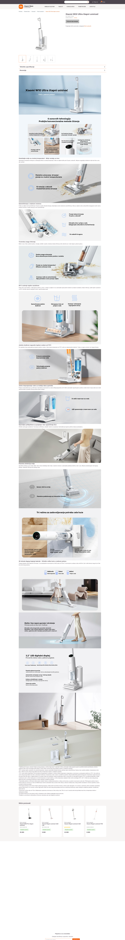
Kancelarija (70, 6)
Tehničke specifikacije (27, 67)
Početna (20, 11)
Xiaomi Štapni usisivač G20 (72, 824)
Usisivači (33, 11)
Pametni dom (82, 6)
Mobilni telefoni (49, 6)
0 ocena (75, 17)
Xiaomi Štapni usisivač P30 (95, 824)
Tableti (60, 6)
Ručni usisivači (40, 11)
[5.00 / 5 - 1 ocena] (67, 827)
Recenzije (23, 70)
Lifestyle (92, 6)
